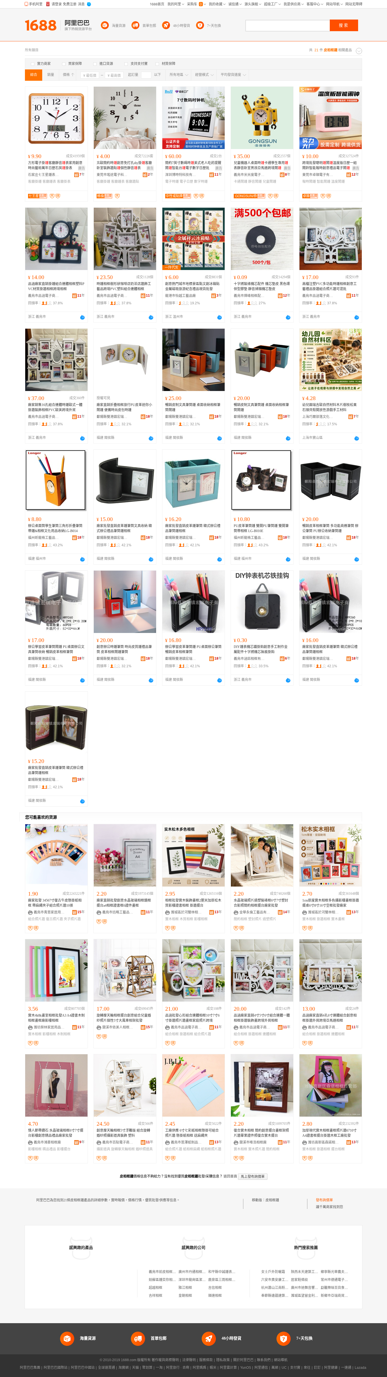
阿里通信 (261, 1368)
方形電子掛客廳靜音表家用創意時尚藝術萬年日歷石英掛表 (55, 165)
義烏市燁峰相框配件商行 (249, 296)
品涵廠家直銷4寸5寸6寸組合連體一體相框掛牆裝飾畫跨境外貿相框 (262, 1018)
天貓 (135, 1368)
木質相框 (186, 919)
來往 (307, 1368)
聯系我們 (264, 1360)
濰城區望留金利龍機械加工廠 (313, 1296)
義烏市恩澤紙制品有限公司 (186, 1142)
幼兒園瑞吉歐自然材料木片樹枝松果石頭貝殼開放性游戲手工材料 (329, 407)
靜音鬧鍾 (255, 182)
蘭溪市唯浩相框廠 (253, 1142)
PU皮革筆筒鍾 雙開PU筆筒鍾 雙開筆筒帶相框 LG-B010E (261, 528)
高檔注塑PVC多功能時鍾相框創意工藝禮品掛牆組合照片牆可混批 (329, 286)
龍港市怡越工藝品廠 (180, 296)
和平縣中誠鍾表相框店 (225, 1272)
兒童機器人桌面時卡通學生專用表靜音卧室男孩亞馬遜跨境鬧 (261, 165)
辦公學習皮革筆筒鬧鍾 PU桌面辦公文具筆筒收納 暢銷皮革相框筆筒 (56, 649)
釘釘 (317, 1368)
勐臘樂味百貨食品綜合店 (339, 1288)
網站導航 (281, 1360)
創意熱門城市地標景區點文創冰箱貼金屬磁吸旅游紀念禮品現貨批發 (192, 286)
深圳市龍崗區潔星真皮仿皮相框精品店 (207, 1280)
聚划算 (147, 1368)
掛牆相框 (323, 919)
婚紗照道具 (144, 1149)
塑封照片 (255, 919)
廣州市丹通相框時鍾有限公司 (200, 1272)
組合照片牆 (36, 919)
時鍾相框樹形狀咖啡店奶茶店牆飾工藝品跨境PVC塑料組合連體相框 (124, 286)
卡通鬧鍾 (240, 182)
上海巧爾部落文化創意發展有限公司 (317, 417)
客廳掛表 (64, 182)
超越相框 (155, 1288)
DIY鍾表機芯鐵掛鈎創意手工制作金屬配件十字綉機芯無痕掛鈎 (261, 649)
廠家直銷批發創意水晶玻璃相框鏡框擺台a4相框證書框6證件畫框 (124, 903)
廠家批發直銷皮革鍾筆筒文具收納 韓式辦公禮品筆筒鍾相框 (124, 528)
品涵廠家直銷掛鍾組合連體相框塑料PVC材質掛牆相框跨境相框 (56, 286)
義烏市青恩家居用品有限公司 (49, 912)
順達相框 (215, 1296)
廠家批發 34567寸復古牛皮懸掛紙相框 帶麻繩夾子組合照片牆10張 (55, 903)
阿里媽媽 (199, 1368)
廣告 (81, 168)
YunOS (245, 1368)
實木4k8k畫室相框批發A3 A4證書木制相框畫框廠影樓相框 (56, 1018)
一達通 (346, 1368)
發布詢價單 (324, 1200)
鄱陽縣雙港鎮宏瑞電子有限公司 (112, 417)
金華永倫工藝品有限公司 (255, 912)
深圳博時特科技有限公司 (180, 175)
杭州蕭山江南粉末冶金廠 (280, 1288)
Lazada (360, 1368)
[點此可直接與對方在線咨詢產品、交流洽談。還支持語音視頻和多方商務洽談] (82, 317)
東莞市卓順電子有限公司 (317, 175)
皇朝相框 (185, 1296)
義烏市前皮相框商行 (164, 1272)
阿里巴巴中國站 (83, 1368)
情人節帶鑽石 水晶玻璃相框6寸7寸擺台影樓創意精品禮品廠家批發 (55, 1133)
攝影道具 (103, 1149)
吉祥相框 (155, 1296)
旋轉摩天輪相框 (123, 1149)
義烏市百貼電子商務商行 (117, 1142)
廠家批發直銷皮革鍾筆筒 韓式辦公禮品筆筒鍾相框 (192, 528)
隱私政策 (223, 1360)
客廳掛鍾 (35, 182)
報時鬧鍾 (309, 182)
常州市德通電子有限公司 (339, 1280)
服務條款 (206, 1360)
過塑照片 (269, 919)
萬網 (274, 1368)
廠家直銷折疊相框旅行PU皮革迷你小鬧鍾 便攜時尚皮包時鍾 (124, 407)
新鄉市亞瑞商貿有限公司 (339, 1296)
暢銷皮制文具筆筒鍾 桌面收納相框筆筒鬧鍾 (192, 407)
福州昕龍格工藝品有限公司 (43, 538)
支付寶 (295, 1368)
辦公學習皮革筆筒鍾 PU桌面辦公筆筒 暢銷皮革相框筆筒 (193, 649)
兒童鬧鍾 (269, 182)
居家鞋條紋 (299, 1280)
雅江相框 (185, 1288)
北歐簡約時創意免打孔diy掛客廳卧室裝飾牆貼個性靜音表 (124, 165)
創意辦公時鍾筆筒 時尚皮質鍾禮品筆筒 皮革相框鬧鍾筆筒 (124, 649)
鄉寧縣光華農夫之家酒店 (339, 1272)
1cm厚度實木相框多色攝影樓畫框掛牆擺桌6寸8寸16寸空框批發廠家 (330, 903)
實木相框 (172, 919)
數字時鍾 (201, 182)
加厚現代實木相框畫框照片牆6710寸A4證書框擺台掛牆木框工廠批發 (329, 1133)
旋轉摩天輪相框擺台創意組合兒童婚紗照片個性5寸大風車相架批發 (124, 1018)
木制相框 (64, 1034)
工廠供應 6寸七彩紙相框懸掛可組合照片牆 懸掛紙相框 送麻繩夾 (192, 1133)
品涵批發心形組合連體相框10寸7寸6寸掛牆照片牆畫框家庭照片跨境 (192, 1018)
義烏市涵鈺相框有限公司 (249, 659)
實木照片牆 (256, 1149)
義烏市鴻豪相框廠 (47, 1142)
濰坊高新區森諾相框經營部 (323, 1142)
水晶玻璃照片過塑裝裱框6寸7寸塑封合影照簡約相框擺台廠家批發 (261, 903)
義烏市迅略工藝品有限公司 (117, 912)
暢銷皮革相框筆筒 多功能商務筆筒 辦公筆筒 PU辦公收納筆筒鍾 (330, 528)
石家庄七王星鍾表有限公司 (43, 175)
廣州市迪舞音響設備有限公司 (313, 1288)
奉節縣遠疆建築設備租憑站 (281, 1296)
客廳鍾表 (49, 182)
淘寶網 (123, 1368)
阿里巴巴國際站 (55, 1368)
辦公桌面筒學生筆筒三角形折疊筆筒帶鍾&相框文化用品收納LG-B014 (55, 528)
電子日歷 (186, 182)
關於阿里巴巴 (243, 1360)
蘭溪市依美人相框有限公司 (117, 1027)
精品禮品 (49, 1149)
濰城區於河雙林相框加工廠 (186, 912)
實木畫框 (338, 919)
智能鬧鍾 (323, 182)
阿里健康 (331, 1368)
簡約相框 (240, 919)
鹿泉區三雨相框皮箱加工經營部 (232, 1280)
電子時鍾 (172, 182)
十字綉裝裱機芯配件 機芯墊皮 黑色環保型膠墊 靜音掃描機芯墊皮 (262, 286)
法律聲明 (189, 1360)
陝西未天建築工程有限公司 (311, 1272)
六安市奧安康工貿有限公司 (281, 1280)
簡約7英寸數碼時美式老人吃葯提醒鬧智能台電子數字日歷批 (193, 165)
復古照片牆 (54, 919)
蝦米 (213, 1368)
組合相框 (172, 1034)
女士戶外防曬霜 (273, 1272)
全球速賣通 (106, 1368)
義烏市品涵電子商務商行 (43, 296)
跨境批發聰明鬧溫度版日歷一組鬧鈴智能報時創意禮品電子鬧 (329, 165)
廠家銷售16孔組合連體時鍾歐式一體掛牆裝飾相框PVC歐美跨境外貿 (55, 407)
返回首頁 (230, 1176)
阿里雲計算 (228, 1368)
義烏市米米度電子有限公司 (249, 175)
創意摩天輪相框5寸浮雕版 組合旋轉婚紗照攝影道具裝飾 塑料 (123, 1133)
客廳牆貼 (132, 182)
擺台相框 (338, 1149)
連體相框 (269, 1034)
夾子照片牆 (72, 919)
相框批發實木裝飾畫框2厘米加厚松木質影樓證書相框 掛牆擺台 (193, 903)
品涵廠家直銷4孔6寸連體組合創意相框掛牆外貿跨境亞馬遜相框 (329, 1018)
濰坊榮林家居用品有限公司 (49, 1027)
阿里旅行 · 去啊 (177, 1368)
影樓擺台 (64, 1149)
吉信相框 (215, 1288)
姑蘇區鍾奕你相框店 (164, 1280)
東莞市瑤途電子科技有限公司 (112, 175)
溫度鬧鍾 (338, 182)
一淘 (159, 1368)
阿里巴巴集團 (30, 1368)
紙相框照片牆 (211, 1149)
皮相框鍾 (272, 1200)
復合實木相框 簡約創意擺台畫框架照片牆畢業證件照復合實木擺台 (261, 1133)
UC (284, 1368)
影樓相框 (201, 919)
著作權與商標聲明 (165, 1360)
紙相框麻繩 (191, 1149)
